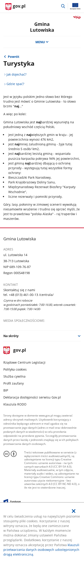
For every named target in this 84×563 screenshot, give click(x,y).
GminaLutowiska (42, 27)
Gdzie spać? (15, 84)
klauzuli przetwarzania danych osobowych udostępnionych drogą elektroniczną (41, 549)
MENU (40, 42)
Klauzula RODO (14, 404)
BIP (5, 390)
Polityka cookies (15, 369)
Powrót (13, 56)
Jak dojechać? (16, 74)
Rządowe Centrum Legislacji (24, 362)
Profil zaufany (13, 383)
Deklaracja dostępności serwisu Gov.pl (32, 397)
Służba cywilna (14, 376)
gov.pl (19, 350)
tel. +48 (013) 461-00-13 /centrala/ (28, 295)
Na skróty (11, 336)
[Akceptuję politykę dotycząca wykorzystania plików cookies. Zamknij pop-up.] (74, 511)
